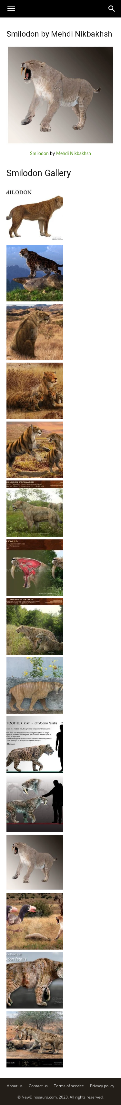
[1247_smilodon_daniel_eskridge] (34, 300)
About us (15, 1085)
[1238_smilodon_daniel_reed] (34, 830)
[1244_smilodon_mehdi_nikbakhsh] (34, 477)
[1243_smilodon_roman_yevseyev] (34, 536)
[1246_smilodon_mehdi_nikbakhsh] (34, 359)
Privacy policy (102, 1085)
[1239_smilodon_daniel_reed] (34, 771)
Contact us (38, 1085)
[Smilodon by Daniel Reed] (34, 1007)
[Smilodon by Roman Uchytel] (34, 1066)
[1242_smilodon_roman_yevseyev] (34, 594)
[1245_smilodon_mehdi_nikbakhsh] (34, 418)
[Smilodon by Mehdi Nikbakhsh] (60, 143)
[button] (112, 8)
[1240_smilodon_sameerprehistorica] (34, 712)
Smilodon (39, 154)
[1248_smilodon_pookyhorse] (34, 241)
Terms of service (69, 1085)
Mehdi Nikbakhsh (73, 154)
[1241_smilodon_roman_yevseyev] (34, 653)
